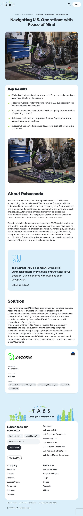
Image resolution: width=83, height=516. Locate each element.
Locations (11, 490)
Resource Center (50, 469)
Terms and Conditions (28, 503)
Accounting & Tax (50, 438)
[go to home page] (8, 4)
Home (17, 14)
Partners (10, 478)
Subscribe (14, 447)
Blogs (45, 478)
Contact (10, 494)
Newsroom (11, 486)
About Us (11, 469)
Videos (46, 490)
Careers (10, 473)
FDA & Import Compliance (54, 447)
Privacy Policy (12, 503)
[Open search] (69, 4)
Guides (46, 482)
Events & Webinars (51, 473)
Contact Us (14, 458)
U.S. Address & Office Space (55, 451)
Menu (76, 4)
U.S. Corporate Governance (54, 434)
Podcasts (47, 486)
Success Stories (27, 14)
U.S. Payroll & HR (50, 442)
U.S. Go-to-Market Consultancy (56, 455)
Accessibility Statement (47, 503)
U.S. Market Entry (50, 430)
